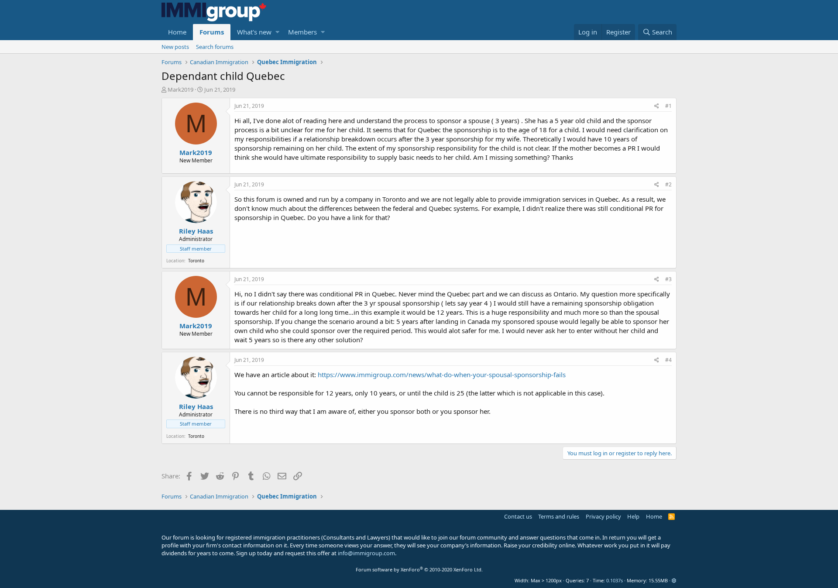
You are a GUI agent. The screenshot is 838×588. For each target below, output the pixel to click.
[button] (277, 32)
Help (633, 516)
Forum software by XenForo (419, 569)
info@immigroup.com (366, 553)
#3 (668, 279)
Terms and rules (558, 516)
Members (302, 32)
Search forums (215, 47)
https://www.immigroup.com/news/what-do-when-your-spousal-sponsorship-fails (442, 374)
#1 (668, 106)
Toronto (196, 261)
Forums (211, 32)
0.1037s (614, 580)
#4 (668, 360)
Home (177, 32)
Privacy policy (603, 516)
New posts (175, 47)
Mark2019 (180, 89)
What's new (254, 32)
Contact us (518, 516)
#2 (668, 184)
